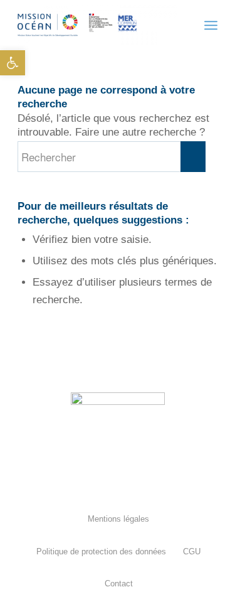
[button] (12, 62)
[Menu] (210, 25)
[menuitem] (117, 519)
